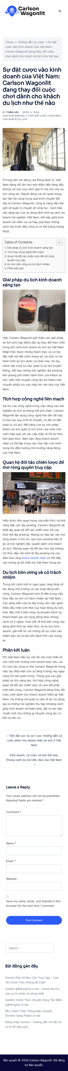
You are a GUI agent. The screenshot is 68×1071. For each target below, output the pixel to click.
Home (10, 42)
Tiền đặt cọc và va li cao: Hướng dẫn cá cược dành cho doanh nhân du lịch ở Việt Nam (34, 740)
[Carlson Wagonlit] (24, 11)
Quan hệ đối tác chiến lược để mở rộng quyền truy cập (30, 258)
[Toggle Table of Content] (58, 243)
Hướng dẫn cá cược (31, 42)
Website (11, 878)
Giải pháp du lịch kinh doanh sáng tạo (30, 247)
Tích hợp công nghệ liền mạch (25, 251)
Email (11, 861)
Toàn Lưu (12, 112)
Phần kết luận (15, 268)
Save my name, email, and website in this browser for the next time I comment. (33, 903)
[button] (59, 11)
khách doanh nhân (34, 558)
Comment (13, 812)
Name (11, 843)
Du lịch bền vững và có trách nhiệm (28, 264)
